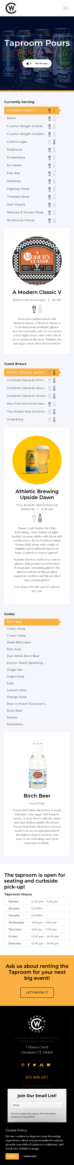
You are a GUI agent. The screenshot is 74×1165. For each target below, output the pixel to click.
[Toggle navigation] (66, 8)
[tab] (31, 110)
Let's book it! (37, 992)
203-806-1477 (36, 1077)
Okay (12, 1156)
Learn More (29, 1156)
